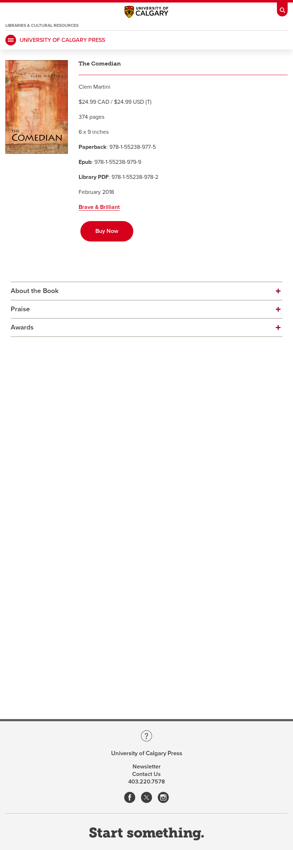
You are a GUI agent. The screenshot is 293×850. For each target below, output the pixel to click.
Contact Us (146, 774)
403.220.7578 (146, 782)
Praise (20, 309)
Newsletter (147, 767)
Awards (22, 327)
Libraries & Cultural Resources (42, 25)
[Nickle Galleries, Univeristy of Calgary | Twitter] (146, 798)
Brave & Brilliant (99, 207)
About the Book (35, 291)
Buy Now (106, 231)
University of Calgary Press (62, 40)
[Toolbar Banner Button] (282, 8)
